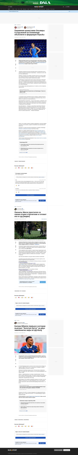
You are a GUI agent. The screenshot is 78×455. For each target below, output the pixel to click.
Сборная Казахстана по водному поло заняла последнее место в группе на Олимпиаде (32, 149)
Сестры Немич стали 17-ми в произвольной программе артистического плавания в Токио (32, 145)
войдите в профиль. (41, 305)
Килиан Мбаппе (26, 419)
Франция (16, 419)
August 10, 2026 (32, 263)
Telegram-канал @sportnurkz (34, 396)
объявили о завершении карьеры (25, 128)
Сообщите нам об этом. (33, 286)
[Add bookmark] (15, 71)
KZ (63, 6)
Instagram (42, 200)
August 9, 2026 (29, 270)
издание (22, 264)
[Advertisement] (39, 17)
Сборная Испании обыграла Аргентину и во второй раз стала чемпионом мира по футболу (33, 403)
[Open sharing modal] (15, 68)
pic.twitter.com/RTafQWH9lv (23, 262)
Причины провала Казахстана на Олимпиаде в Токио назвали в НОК (33, 91)
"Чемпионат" (36, 244)
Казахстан (16, 161)
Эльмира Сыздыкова (22, 161)
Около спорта (19, 206)
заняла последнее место (39, 130)
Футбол (18, 320)
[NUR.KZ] (39, 6)
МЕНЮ (11, 6)
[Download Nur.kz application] (39, 2)
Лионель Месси (20, 419)
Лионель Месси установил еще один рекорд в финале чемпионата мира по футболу (32, 407)
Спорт (15, 206)
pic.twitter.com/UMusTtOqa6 (23, 269)
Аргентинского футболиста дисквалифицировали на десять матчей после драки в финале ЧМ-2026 (33, 387)
